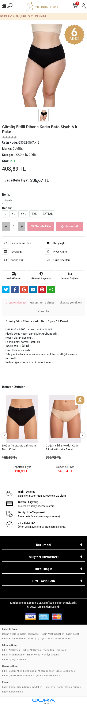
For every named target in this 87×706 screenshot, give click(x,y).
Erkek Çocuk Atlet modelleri (38, 671)
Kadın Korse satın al (13, 691)
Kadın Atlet (33, 634)
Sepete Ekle (43, 226)
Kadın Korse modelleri (29, 687)
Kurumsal (43, 545)
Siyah (8, 200)
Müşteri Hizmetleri (43, 557)
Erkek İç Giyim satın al (14, 659)
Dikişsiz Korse (73, 687)
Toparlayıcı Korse (53, 687)
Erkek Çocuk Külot (66, 671)
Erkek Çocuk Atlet (12, 671)
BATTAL (47, 214)
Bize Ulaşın (43, 569)
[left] (4, 435)
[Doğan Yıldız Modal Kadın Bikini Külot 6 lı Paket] (65, 418)
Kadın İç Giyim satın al (60, 638)
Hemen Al (71, 226)
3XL (34, 214)
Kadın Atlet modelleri (52, 634)
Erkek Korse (33, 654)
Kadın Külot (72, 634)
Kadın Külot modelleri (14, 638)
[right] (82, 435)
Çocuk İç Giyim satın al (48, 675)
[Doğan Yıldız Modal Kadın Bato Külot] (21, 418)
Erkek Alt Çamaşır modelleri (38, 650)
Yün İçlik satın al (51, 654)
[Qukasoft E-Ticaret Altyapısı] (43, 701)
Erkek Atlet (61, 650)
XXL (23, 214)
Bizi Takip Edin (43, 581)
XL (13, 214)
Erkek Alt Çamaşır (11, 650)
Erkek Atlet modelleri (13, 654)
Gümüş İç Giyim (37, 638)
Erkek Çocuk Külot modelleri (18, 675)
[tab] (16, 302)
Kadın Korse (9, 687)
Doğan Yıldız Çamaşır (14, 634)
